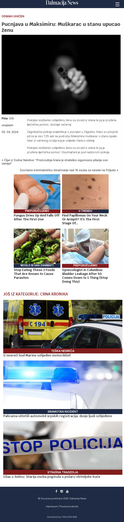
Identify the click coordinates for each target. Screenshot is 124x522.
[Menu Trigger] (118, 4)
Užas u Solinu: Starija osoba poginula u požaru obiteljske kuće (51, 477)
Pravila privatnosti (68, 506)
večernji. (66, 124)
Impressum (52, 506)
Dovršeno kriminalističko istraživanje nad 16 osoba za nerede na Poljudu (68, 170)
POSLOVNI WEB (69, 517)
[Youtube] (67, 491)
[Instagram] (61, 491)
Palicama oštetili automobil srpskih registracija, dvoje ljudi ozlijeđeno (57, 416)
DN (11, 118)
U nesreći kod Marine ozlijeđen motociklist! (37, 355)
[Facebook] (56, 491)
